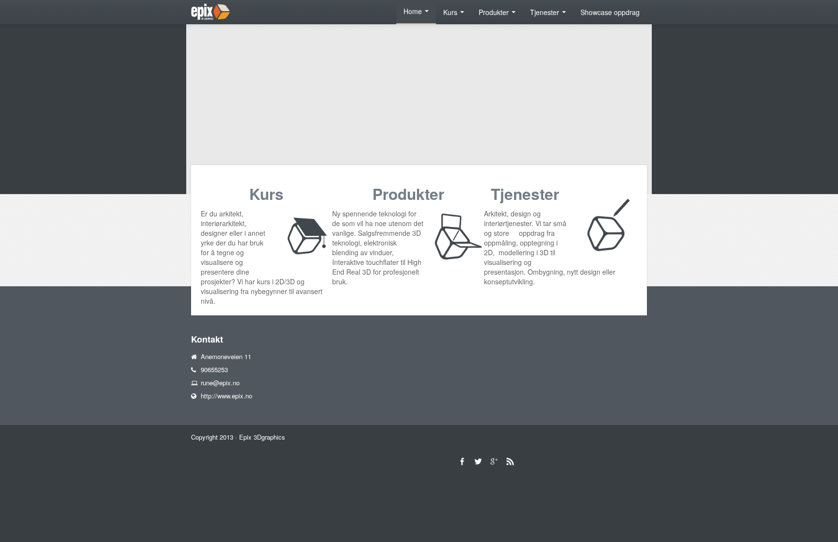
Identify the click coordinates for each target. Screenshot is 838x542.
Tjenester (545, 12)
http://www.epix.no (226, 395)
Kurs (451, 12)
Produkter (495, 12)
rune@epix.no (220, 382)
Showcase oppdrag (610, 12)
